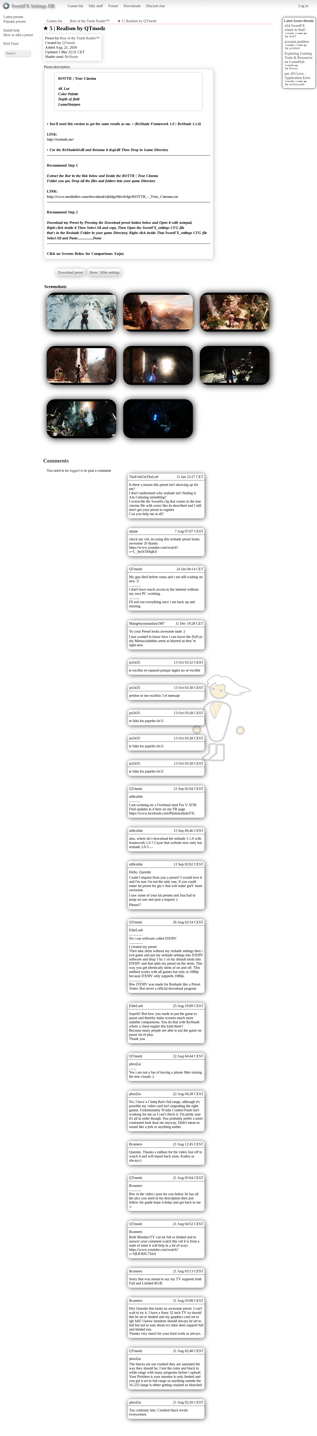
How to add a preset (18, 35)
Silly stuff (96, 6)
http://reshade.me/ (60, 139)
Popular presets (14, 21)
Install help (11, 30)
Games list (75, 6)
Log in (303, 6)
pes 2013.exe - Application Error (297, 76)
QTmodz (68, 43)
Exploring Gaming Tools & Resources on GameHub (298, 57)
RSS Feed (10, 44)
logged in (76, 470)
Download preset (70, 272)
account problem (297, 42)
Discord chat (155, 6)
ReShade (71, 57)
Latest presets (13, 17)
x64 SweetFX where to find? (295, 28)
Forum (113, 6)
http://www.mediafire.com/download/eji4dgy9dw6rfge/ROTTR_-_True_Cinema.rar (112, 197)
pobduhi (294, 48)
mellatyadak (297, 84)
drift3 (292, 36)
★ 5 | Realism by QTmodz (137, 21)
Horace (293, 68)
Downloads (132, 6)
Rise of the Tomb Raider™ (90, 21)
